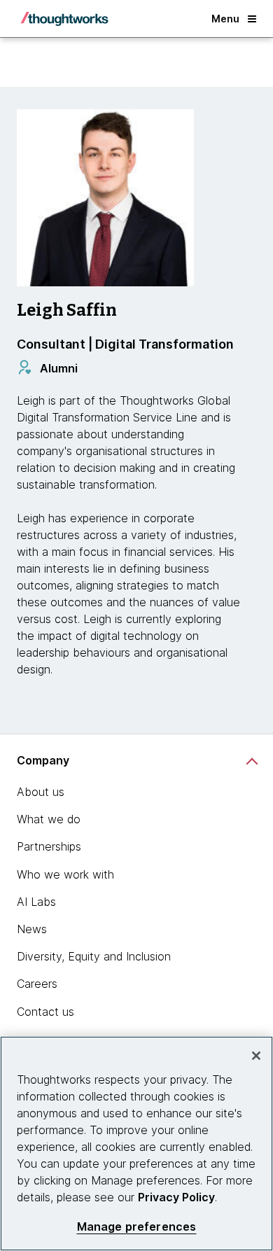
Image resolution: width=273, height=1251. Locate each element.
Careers (37, 984)
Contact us (45, 1012)
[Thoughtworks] (64, 19)
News (32, 929)
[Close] (256, 1055)
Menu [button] (225, 19)
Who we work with (65, 874)
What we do (48, 819)
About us (40, 792)
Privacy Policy (176, 1197)
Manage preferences (137, 1226)
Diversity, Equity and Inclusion (94, 956)
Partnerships (49, 846)
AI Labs (36, 902)
